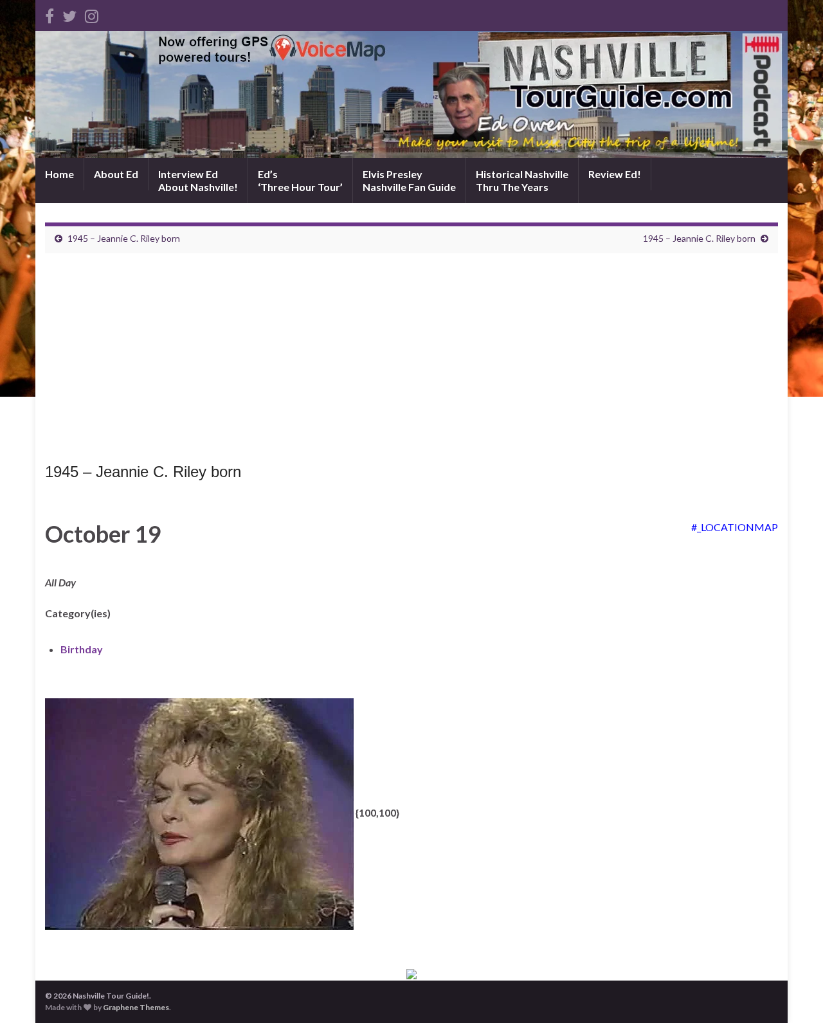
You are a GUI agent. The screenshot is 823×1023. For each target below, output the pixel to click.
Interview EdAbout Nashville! (198, 180)
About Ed (116, 174)
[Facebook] (49, 14)
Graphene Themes (136, 1007)
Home (59, 174)
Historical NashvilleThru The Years (522, 180)
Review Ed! (614, 174)
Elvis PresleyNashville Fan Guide (409, 180)
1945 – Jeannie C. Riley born (124, 238)
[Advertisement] (411, 361)
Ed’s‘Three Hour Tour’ (300, 180)
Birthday (81, 649)
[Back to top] (794, 994)
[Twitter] (69, 14)
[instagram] (91, 14)
